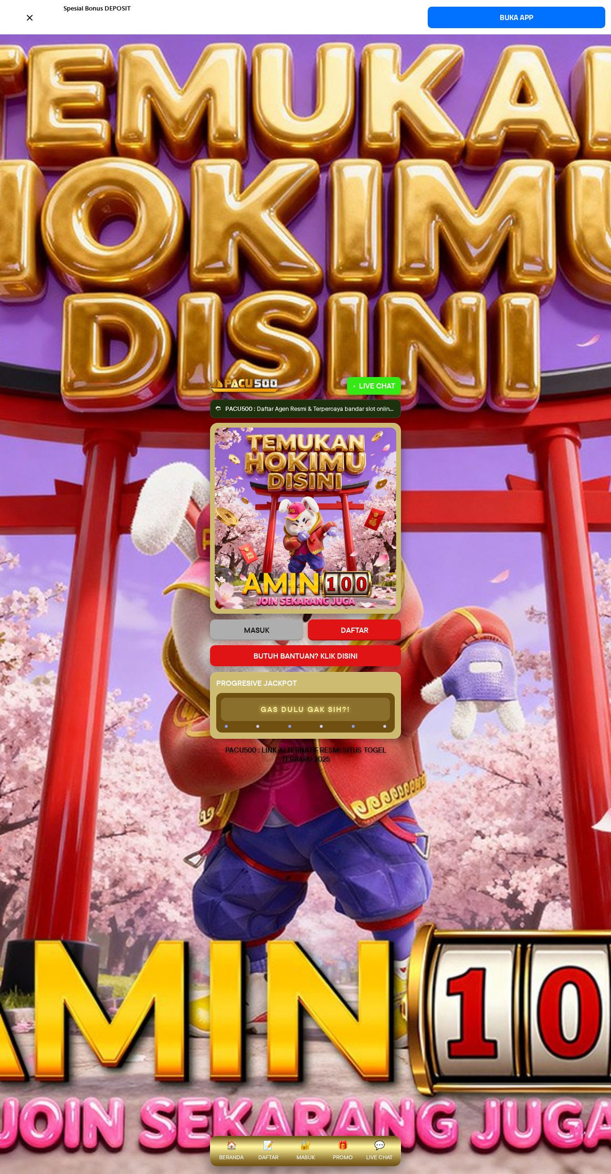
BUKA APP (516, 17)
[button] (305, 16)
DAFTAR (355, 630)
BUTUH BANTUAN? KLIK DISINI (305, 655)
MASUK (256, 630)
